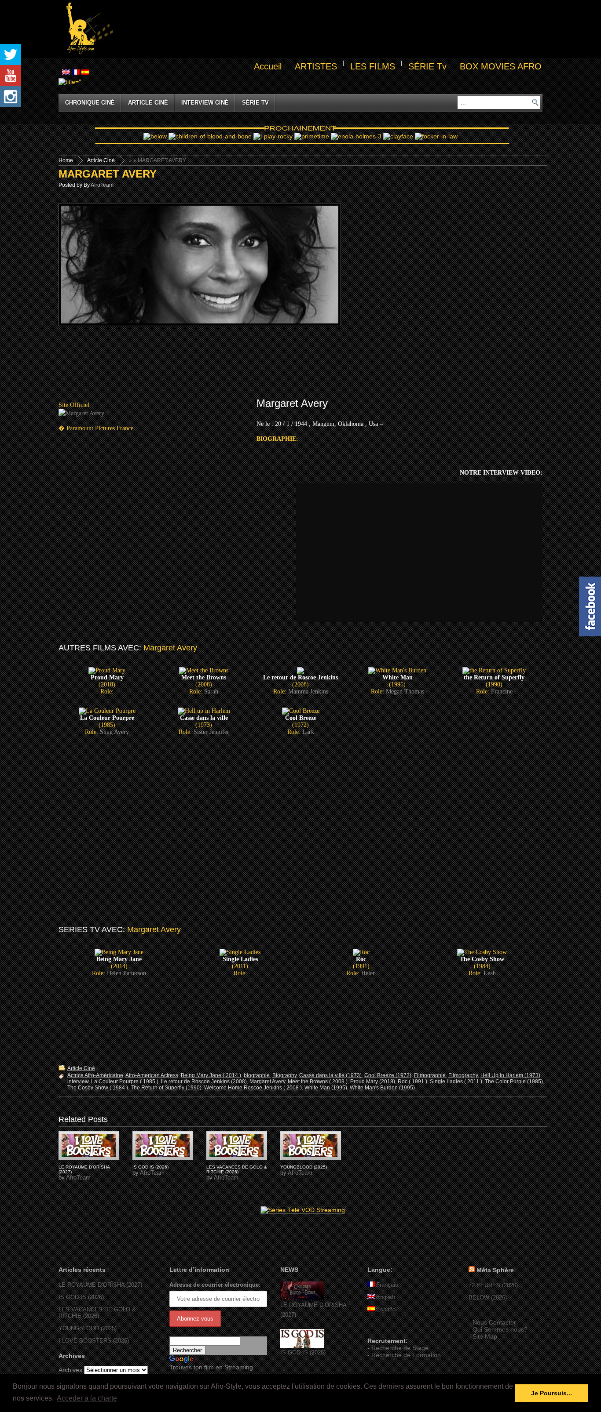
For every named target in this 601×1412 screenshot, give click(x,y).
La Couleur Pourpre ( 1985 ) (124, 1081)
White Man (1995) (325, 1088)
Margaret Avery (267, 1081)
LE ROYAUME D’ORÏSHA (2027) (100, 1284)
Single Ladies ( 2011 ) (456, 1081)
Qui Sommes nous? (500, 1329)
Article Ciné (148, 102)
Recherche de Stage (400, 1347)
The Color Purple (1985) (514, 1081)
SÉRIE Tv (427, 66)
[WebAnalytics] (385, 1328)
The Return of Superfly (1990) (166, 1088)
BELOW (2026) (488, 1297)
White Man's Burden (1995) (382, 1088)
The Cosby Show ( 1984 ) (97, 1088)
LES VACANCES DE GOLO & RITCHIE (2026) (236, 1169)
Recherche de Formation (406, 1354)
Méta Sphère (495, 1270)
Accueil (268, 66)
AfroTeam (102, 185)
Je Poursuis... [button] (551, 1393)
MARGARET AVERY (108, 174)
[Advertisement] (329, 29)
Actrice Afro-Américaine (95, 1075)
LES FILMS (372, 66)
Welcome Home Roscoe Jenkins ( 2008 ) (253, 1088)
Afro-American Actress (151, 1075)
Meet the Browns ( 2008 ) (318, 1081)
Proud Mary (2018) (372, 1081)
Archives (70, 1369)
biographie (257, 1075)
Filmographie (430, 1075)
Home (66, 160)
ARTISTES (316, 66)
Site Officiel (74, 405)
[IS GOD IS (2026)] (302, 1346)
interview (77, 1081)
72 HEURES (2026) (493, 1285)
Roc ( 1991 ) (412, 1081)
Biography (284, 1075)
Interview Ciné (205, 102)
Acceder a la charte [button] (87, 1398)
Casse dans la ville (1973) (330, 1075)
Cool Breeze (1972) (387, 1075)
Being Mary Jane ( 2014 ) (211, 1075)
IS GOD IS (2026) (150, 1167)
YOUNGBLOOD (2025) (303, 1167)
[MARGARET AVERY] (89, 1145)
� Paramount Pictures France (96, 428)
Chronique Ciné (90, 102)
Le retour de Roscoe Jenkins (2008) (204, 1081)
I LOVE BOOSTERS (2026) (94, 1340)
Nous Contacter (494, 1322)
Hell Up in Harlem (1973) (510, 1075)
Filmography (463, 1075)
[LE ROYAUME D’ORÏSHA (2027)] (302, 1298)
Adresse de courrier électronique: (214, 1284)
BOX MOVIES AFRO (501, 66)
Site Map (485, 1336)
